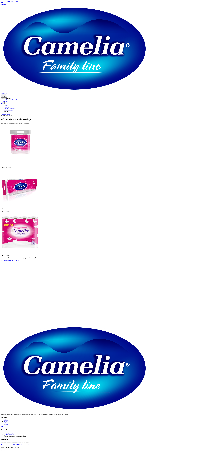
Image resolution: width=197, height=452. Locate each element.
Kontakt (18, 100)
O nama (6, 93)
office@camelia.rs (14, 1)
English (3, 4)
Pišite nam (11, 327)
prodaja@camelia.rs (14, 260)
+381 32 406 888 (6, 1)
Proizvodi (6, 422)
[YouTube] (2, 3)
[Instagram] (1, 3)
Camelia (3, 95)
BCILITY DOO (8, 450)
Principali (3, 96)
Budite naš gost (18, 327)
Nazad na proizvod (6, 114)
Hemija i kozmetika (5, 98)
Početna (2, 93)
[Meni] (3, 103)
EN (1, 103)
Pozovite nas (5, 101)
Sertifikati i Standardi (6, 100)
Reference (13, 100)
